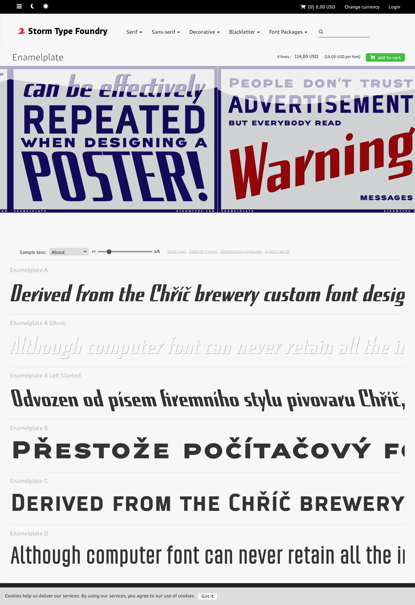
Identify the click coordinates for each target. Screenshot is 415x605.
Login (394, 7)
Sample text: (33, 221)
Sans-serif (164, 32)
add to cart (385, 58)
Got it (207, 596)
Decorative (202, 32)
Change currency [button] (362, 7)
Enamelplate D (29, 503)
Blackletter (242, 32)
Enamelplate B (29, 397)
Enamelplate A (29, 239)
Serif (132, 32)
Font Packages (286, 32)
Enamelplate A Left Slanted (45, 345)
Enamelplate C (29, 450)
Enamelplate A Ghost (37, 292)
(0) (317, 7)
